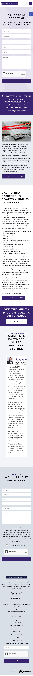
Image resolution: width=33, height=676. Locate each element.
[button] (27, 3)
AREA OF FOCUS (16, 635)
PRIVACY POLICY (16, 640)
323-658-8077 (16, 617)
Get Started (16, 559)
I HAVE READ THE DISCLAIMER (17, 545)
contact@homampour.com (16, 611)
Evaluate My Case (16, 81)
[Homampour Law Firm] (9, 3)
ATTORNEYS (16, 637)
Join (16, 661)
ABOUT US (16, 632)
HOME (16, 629)
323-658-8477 (16, 622)
